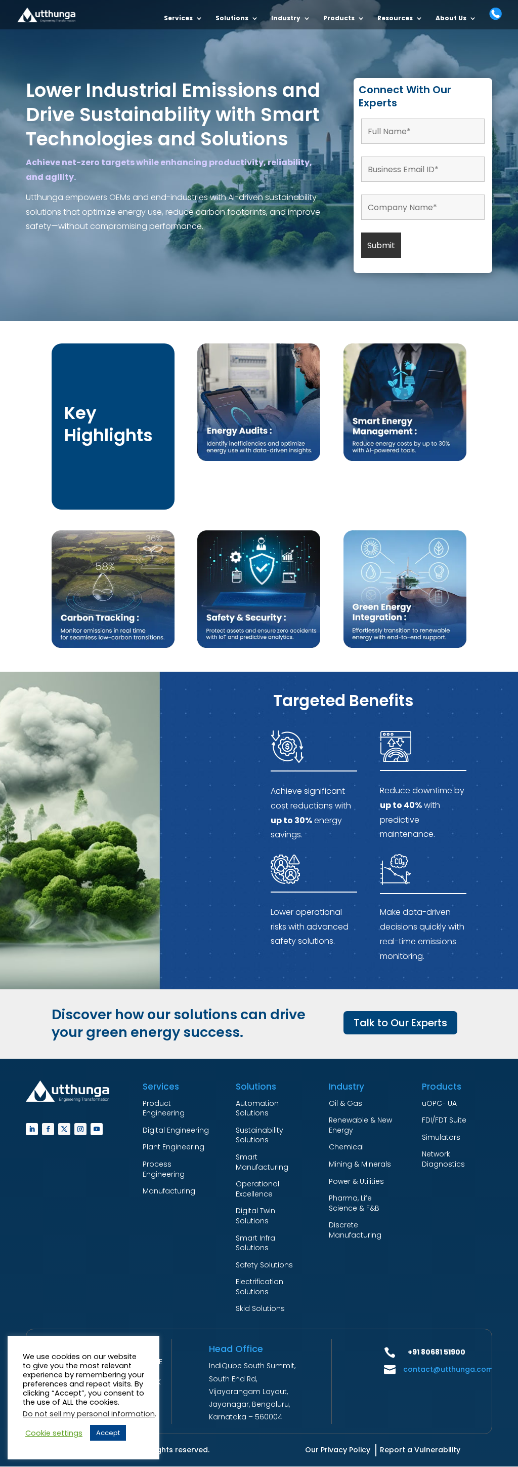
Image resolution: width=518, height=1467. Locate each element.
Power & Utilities (356, 1181)
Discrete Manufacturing (355, 1230)
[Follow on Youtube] (97, 1129)
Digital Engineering (176, 1130)
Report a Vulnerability (420, 1450)
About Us (451, 18)
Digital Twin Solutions (255, 1216)
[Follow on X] (64, 1129)
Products (339, 18)
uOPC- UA (439, 1103)
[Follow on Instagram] (80, 1129)
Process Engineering (164, 1169)
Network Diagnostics (443, 1159)
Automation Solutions (257, 1108)
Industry (285, 18)
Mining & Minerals (360, 1164)
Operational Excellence (257, 1189)
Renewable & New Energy (360, 1125)
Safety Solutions (264, 1265)
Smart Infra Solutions (255, 1243)
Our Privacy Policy (337, 1450)
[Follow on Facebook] (48, 1129)
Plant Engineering (173, 1147)
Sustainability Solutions (259, 1135)
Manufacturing (169, 1191)
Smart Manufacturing (262, 1162)
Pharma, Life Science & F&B (354, 1203)
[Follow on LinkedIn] (32, 1129)
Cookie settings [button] (53, 1433)
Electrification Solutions (259, 1287)
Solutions (231, 18)
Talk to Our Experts (400, 1023)
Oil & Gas (345, 1103)
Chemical (346, 1147)
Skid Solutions (260, 1308)
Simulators (441, 1137)
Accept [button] (108, 1433)
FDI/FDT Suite (444, 1120)
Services (178, 18)
